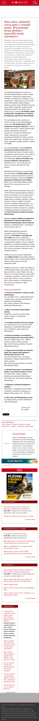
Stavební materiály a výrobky (21, 424)
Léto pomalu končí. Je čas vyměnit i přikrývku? (9, 687)
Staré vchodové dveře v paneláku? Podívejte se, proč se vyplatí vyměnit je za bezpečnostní (18, 571)
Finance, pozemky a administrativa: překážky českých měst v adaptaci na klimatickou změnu (9, 678)
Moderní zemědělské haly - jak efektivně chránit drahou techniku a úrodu (18, 547)
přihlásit (15, 278)
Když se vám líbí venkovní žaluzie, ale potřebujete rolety (19, 589)
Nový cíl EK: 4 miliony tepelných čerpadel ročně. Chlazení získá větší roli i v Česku (9, 656)
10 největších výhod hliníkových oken (15, 534)
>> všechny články (29, 519)
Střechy (13, 426)
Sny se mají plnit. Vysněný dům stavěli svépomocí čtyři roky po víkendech (9, 666)
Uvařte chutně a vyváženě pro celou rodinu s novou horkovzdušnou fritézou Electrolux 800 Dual (9, 616)
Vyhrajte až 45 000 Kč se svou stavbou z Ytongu (18, 516)
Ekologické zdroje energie (25, 426)
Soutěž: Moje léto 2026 (11, 584)
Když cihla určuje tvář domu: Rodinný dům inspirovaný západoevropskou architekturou (17, 508)
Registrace (8, 274)
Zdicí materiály (6, 424)
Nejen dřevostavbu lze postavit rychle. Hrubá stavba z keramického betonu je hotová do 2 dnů (19, 542)
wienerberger (19, 433)
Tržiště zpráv (25, 407)
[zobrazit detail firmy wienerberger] (6, 443)
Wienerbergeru (9, 285)
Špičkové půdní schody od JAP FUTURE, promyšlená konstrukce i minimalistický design (18, 552)
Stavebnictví (6, 426)
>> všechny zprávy (10, 692)
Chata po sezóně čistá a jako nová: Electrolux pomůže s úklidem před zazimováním (9, 645)
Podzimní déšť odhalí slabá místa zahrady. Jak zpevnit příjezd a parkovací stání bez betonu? (18, 580)
